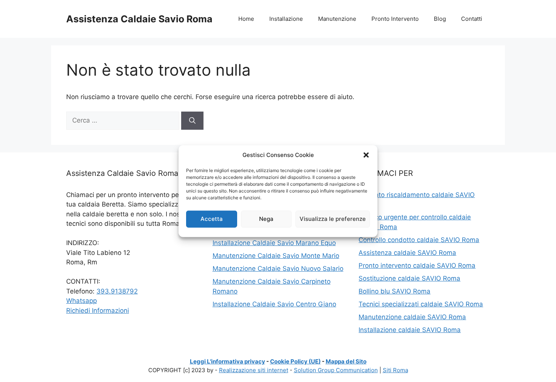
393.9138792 (117, 291)
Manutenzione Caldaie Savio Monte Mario (276, 255)
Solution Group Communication (336, 370)
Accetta (211, 218)
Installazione (286, 18)
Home (246, 18)
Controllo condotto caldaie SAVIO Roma (419, 240)
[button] (366, 155)
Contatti (471, 18)
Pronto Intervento (395, 18)
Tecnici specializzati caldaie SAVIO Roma (421, 304)
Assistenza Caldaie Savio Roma (139, 19)
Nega (266, 218)
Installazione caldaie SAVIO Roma (410, 330)
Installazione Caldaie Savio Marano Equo (274, 243)
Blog (440, 18)
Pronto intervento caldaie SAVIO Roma (417, 265)
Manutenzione (337, 18)
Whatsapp (81, 300)
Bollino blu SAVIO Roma (394, 291)
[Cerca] (192, 121)
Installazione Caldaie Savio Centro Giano (274, 304)
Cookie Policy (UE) (295, 361)
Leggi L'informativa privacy (227, 361)
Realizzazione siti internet (253, 370)
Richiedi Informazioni (97, 310)
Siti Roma (395, 370)
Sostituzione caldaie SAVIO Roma (409, 278)
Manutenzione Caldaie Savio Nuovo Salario (278, 268)
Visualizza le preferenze (333, 218)
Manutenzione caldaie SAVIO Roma (412, 317)
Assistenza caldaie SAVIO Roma (407, 252)
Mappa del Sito (346, 361)
